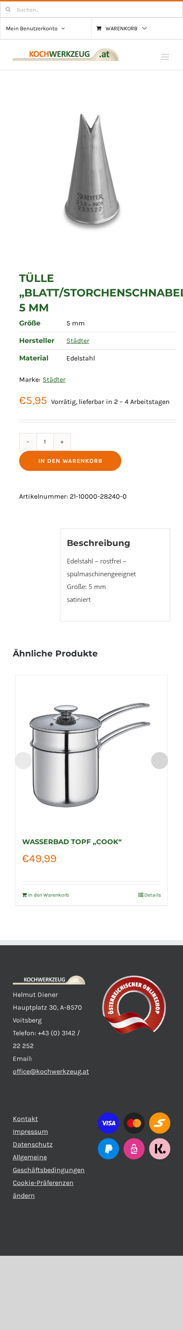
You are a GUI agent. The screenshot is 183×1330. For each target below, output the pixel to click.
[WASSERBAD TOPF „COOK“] (91, 751)
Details (152, 895)
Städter (77, 341)
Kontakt (25, 1119)
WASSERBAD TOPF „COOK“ (72, 842)
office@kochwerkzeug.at (51, 1071)
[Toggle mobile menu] (165, 56)
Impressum (30, 1131)
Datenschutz (33, 1144)
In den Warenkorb (70, 461)
